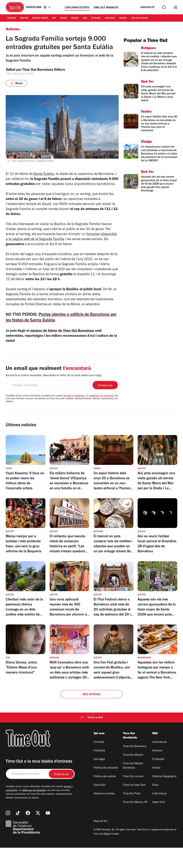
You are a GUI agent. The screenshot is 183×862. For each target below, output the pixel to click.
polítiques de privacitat (101, 396)
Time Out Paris (131, 793)
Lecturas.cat (159, 742)
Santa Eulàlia (44, 174)
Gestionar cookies (104, 793)
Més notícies (91, 694)
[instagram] (8, 813)
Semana (157, 750)
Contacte (99, 742)
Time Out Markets (105, 7)
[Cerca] (164, 7)
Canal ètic (99, 785)
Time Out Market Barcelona (133, 765)
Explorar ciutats (77, 7)
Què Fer (24, 18)
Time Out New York (134, 785)
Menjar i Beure (40, 18)
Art (54, 18)
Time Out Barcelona (135, 746)
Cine (85, 18)
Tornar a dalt (95, 717)
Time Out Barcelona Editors (44, 70)
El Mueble (158, 759)
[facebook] (28, 813)
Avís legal (99, 759)
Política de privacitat (106, 768)
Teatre (63, 18)
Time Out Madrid (133, 755)
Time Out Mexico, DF (135, 802)
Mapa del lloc (101, 821)
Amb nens (110, 18)
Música (74, 18)
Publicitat (99, 750)
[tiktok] (18, 813)
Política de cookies (105, 776)
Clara (155, 785)
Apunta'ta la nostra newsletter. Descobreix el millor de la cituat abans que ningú (54, 375)
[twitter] (38, 813)
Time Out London (133, 776)
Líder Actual (159, 793)
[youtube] (48, 813)
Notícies (11, 18)
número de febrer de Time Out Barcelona (62, 331)
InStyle (156, 768)
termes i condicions (74, 396)
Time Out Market (139, 18)
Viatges (123, 18)
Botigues (96, 18)
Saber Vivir (158, 802)
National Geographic (164, 776)
